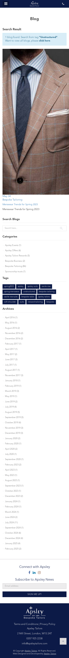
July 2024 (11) (11, 523)
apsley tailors (44, 297)
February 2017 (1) (13, 344)
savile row (46, 286)
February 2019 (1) (13, 386)
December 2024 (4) (14, 538)
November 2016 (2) (14, 333)
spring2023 (9, 286)
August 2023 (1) (12, 480)
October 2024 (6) (13, 533)
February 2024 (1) (13, 507)
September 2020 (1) (14, 459)
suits (22, 302)
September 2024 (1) (14, 528)
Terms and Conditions (26, 624)
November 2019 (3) (14, 428)
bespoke (50, 302)
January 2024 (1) (12, 501)
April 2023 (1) (11, 470)
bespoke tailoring (46, 292)
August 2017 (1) (12, 370)
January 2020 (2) (12, 438)
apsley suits (32, 286)
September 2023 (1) (14, 486)
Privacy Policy (47, 624)
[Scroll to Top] (63, 641)
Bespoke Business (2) (15, 261)
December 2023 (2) (14, 496)
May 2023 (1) (11, 475)
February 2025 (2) (13, 549)
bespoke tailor (27, 297)
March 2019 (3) (12, 391)
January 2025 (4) (12, 543)
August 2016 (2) (12, 328)
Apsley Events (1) (13, 245)
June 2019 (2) (11, 402)
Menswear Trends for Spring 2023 (20, 204)
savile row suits (10, 297)
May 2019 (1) (11, 396)
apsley (20, 286)
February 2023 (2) (13, 465)
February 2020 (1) (13, 444)
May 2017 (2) (11, 354)
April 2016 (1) (11, 318)
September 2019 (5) (14, 417)
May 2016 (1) (11, 323)
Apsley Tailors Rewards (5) (17, 256)
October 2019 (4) (13, 423)
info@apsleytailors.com (34, 643)
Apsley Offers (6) (13, 250)
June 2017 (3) (11, 360)
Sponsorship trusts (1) (15, 272)
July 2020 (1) (11, 454)
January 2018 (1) (12, 381)
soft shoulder (10, 302)
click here (44, 41)
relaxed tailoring (35, 302)
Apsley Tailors (31, 651)
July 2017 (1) (11, 365)
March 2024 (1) (12, 512)
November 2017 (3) (14, 375)
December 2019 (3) (14, 433)
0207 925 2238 (34, 638)
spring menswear (11, 292)
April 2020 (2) (11, 449)
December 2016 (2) (14, 339)
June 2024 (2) (11, 517)
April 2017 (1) (11, 349)
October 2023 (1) (13, 491)
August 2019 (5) (12, 412)
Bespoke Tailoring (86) (15, 266)
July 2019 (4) (11, 407)
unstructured (29, 292)
